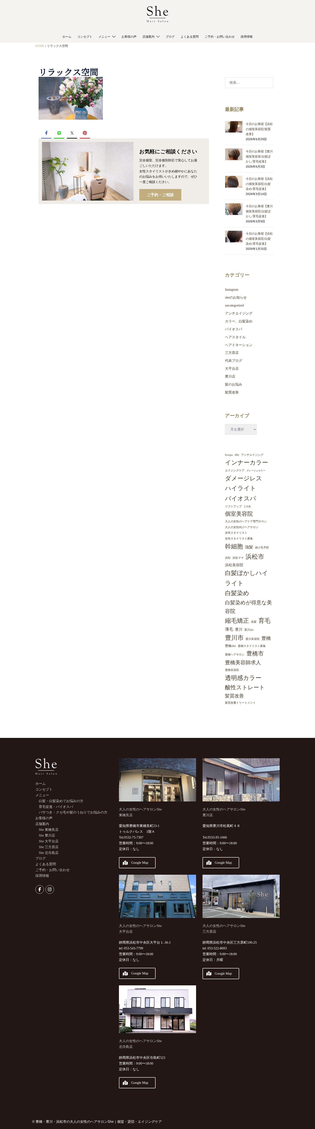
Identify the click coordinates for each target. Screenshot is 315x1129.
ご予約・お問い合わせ (220, 36)
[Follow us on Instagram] (49, 889)
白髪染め (237, 593)
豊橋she (230, 646)
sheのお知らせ (236, 297)
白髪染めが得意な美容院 (248, 607)
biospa (229, 454)
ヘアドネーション (238, 345)
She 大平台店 (48, 841)
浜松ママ (238, 557)
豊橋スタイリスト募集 (252, 646)
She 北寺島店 (48, 853)
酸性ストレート (245, 687)
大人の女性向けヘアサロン (241, 527)
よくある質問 (190, 36)
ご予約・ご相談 (160, 195)
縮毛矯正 (237, 620)
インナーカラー (246, 462)
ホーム (66, 36)
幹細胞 (234, 546)
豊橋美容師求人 (243, 662)
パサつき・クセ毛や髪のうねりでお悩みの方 (73, 812)
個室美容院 (239, 514)
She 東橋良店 (48, 829)
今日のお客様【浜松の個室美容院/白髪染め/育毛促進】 (259, 184)
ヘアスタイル (235, 337)
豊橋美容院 (232, 670)
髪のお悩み (233, 384)
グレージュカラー (255, 470)
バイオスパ (233, 329)
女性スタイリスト (236, 532)
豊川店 (230, 376)
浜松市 (255, 556)
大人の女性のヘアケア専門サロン (246, 521)
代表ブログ (233, 360)
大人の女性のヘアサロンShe (140, 1041)
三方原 (247, 506)
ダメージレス (243, 478)
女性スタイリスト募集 (239, 538)
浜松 (228, 557)
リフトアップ (233, 506)
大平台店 (232, 368)
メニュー (104, 36)
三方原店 (232, 352)
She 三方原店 (48, 847)
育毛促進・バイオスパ (56, 807)
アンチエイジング (238, 313)
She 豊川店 (47, 835)
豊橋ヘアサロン (234, 654)
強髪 (249, 547)
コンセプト (84, 36)
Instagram (231, 289)
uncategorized (234, 305)
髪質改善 (232, 392)
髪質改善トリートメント (240, 702)
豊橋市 (255, 653)
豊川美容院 (253, 638)
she (237, 454)
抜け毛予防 (262, 547)
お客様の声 (129, 36)
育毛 (264, 620)
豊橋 (266, 638)
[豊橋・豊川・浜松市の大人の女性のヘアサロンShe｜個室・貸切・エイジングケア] (157, 15)
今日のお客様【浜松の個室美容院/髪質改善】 (259, 129)
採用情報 (247, 36)
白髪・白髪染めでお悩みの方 (61, 801)
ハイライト (240, 488)
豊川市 (234, 637)
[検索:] (249, 82)
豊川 (238, 629)
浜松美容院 (234, 565)
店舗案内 (148, 36)
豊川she (249, 629)
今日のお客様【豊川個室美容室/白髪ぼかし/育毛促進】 (259, 156)
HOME (39, 46)
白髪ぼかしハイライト (246, 578)
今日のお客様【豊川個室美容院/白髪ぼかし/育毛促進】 (259, 211)
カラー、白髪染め (238, 321)
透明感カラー (243, 678)
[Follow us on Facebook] (39, 889)
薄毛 (229, 629)
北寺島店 (126, 1047)
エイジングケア (234, 470)
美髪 (253, 621)
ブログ (170, 36)
